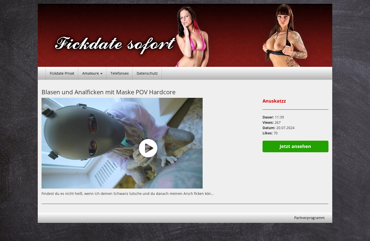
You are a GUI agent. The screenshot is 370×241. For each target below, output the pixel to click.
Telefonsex (119, 73)
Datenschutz (147, 73)
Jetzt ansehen (295, 146)
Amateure (91, 73)
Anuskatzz (274, 101)
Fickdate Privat (62, 73)
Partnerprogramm (309, 217)
